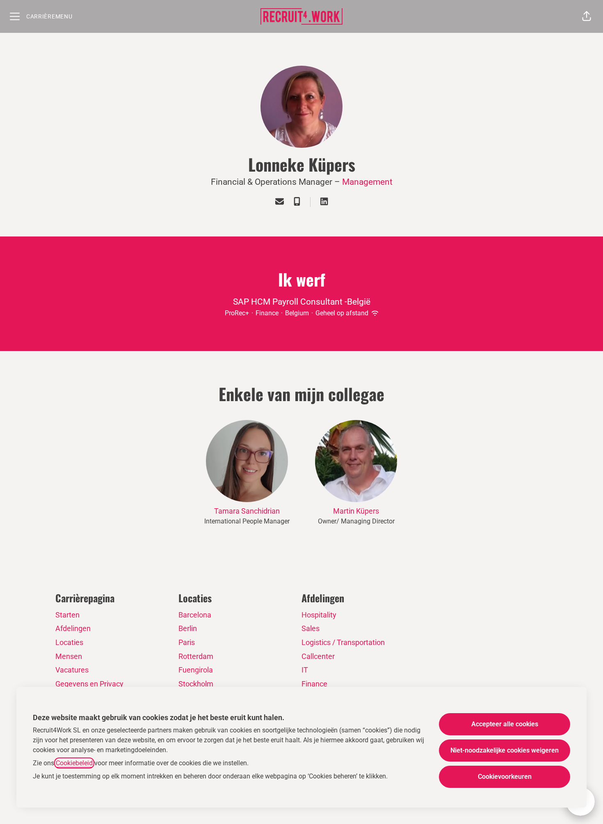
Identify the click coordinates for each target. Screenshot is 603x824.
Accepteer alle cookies (504, 724)
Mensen (68, 656)
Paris (186, 642)
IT (305, 670)
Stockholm (195, 683)
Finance (314, 683)
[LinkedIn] (324, 202)
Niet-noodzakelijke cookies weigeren (504, 750)
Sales (311, 628)
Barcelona (194, 615)
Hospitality (319, 615)
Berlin (187, 628)
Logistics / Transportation (343, 642)
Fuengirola (195, 670)
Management (367, 182)
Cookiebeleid (74, 763)
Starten (67, 615)
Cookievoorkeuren (505, 776)
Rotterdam (195, 656)
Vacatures (72, 670)
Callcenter (318, 656)
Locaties (69, 642)
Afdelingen (73, 628)
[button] (586, 16)
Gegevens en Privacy (89, 683)
